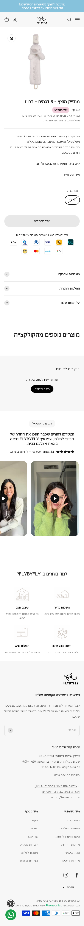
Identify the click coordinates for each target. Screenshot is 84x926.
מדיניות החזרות (70, 844)
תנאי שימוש (72, 852)
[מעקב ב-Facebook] (77, 875)
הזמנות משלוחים (69, 828)
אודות (34, 828)
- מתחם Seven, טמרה (65, 797)
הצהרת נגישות (29, 861)
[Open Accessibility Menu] (11, 903)
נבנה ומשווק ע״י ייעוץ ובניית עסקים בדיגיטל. (47, 905)
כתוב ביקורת (42, 389)
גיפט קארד (73, 820)
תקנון (34, 820)
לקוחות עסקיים (29, 844)
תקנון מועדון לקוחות (68, 836)
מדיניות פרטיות (71, 861)
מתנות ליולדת (29, 852)
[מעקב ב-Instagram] (66, 875)
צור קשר (32, 836)
